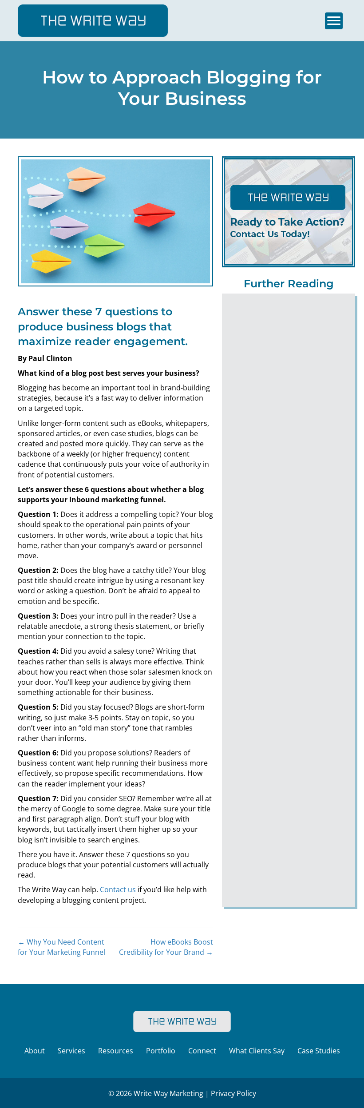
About (34, 1051)
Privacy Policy (233, 1093)
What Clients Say (257, 1051)
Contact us (118, 889)
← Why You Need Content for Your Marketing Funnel (61, 947)
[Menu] (333, 21)
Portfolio (160, 1051)
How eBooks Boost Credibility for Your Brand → (166, 947)
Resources (115, 1051)
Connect (202, 1051)
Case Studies (318, 1051)
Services (71, 1051)
